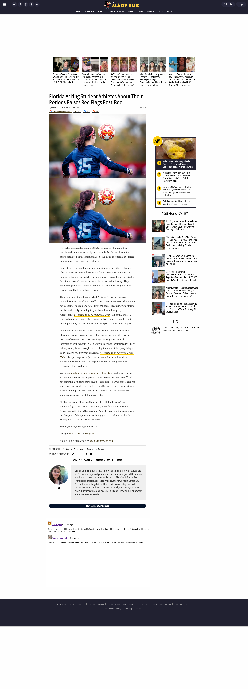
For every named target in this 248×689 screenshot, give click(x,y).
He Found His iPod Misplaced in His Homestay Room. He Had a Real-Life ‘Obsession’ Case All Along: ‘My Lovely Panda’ (181, 307)
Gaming (150, 11)
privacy (88, 449)
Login (241, 4)
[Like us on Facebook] (20, 6)
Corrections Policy (181, 604)
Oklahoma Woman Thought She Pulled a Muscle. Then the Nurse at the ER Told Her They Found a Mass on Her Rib (181, 259)
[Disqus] (98, 552)
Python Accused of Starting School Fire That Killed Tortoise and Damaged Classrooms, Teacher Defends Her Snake (178, 164)
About (160, 11)
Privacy (101, 604)
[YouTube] (37, 6)
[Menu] (4, 4)
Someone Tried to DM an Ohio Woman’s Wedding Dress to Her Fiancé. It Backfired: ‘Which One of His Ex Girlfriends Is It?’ (66, 78)
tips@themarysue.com (101, 440)
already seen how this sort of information (90, 373)
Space (140, 11)
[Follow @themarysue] (14, 6)
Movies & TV (89, 11)
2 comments (141, 108)
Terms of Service (114, 604)
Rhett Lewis (75, 433)
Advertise (91, 604)
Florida (76, 449)
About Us (81, 604)
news (82, 449)
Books (101, 11)
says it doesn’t (106, 357)
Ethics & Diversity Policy (161, 604)
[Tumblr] (31, 6)
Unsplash (90, 433)
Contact (138, 609)
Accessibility (128, 604)
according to (92, 314)
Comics (131, 11)
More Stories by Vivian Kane (97, 505)
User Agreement (142, 604)
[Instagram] (26, 6)
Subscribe (228, 4)
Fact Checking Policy (112, 609)
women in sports (98, 449)
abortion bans (67, 449)
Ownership (128, 609)
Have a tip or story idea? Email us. (178, 327)
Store (169, 11)
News (78, 11)
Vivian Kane (55, 107)
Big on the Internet (116, 11)
